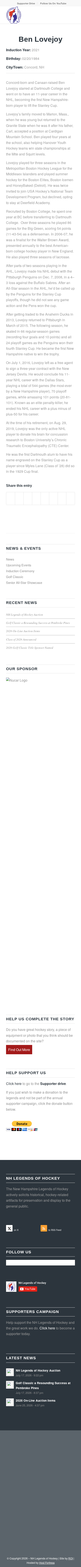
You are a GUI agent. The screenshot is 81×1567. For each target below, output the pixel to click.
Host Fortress (47, 1562)
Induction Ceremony (20, 571)
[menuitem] (26, 3)
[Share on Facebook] (10, 498)
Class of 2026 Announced (21, 639)
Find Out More (19, 1049)
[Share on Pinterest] (28, 498)
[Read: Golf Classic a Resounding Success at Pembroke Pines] (10, 1385)
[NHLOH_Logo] (33, 15)
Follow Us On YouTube (53, 3)
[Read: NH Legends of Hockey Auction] (10, 1372)
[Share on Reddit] (62, 498)
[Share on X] (19, 498)
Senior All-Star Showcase (24, 582)
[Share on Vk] (53, 498)
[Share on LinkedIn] (36, 498)
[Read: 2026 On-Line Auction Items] (10, 1402)
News (10, 559)
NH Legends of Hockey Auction (24, 614)
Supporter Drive (26, 3)
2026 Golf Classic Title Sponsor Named (29, 647)
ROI (70, 1558)
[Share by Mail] (70, 498)
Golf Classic (14, 576)
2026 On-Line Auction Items (23, 631)
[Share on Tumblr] (45, 498)
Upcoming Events (18, 565)
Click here (14, 1083)
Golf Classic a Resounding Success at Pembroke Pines (38, 623)
